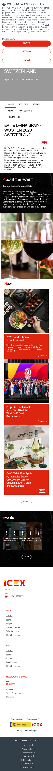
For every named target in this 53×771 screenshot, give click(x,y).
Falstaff (33, 192)
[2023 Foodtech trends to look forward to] (26, 333)
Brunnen (14, 541)
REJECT (26, 60)
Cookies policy (8, 39)
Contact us (14, 117)
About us (27, 745)
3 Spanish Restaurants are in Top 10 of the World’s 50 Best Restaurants (19, 412)
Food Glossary (12, 663)
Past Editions (25, 111)
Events (36, 105)
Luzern (22, 541)
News (10, 111)
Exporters (10, 690)
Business (10, 684)
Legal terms (27, 756)
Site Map (27, 764)
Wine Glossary (12, 631)
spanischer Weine (25, 158)
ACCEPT (26, 43)
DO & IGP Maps (13, 635)
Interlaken (30, 541)
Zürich (38, 541)
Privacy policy (27, 749)
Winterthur (7, 541)
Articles (9, 616)
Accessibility (27, 767)
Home (11, 105)
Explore (23, 105)
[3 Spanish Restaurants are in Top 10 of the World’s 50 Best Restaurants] (26, 403)
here (47, 25)
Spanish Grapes (13, 628)
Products (10, 659)
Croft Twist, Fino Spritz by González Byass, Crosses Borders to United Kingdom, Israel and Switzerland (19, 479)
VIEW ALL (26, 557)
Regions (9, 624)
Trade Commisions (14, 693)
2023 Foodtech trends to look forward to (19, 339)
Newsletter (27, 760)
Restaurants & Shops (16, 677)
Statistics (10, 697)
